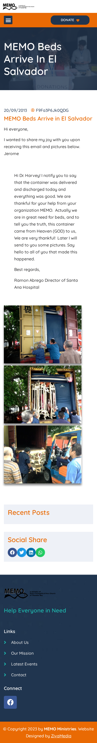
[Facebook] (10, 702)
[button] (8, 20)
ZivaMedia (61, 735)
